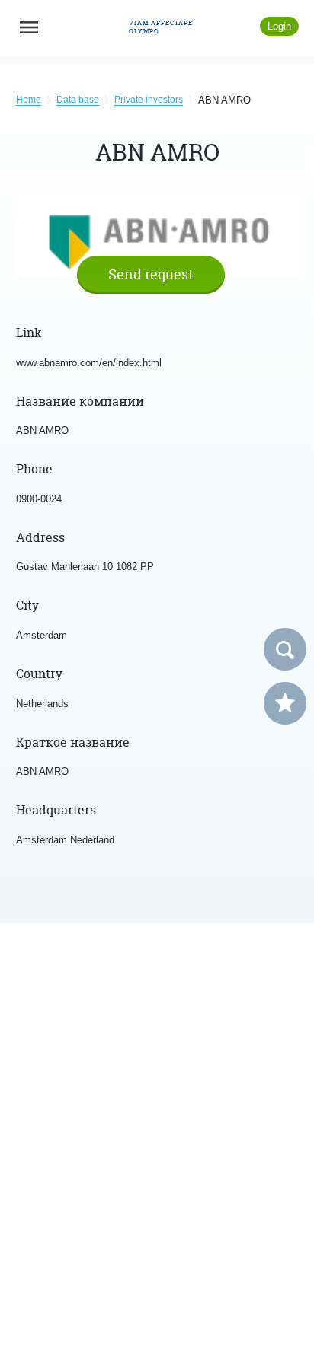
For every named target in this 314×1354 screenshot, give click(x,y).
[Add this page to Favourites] (285, 703)
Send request (151, 274)
